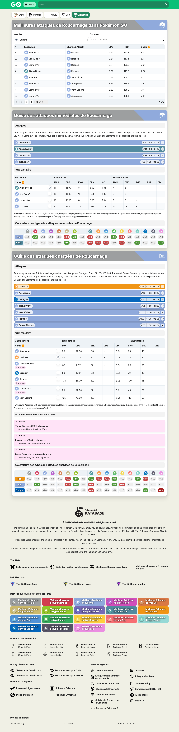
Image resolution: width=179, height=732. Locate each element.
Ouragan (23, 373)
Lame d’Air (34, 65)
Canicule (23, 357)
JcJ (68, 15)
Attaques (83, 15)
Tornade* (34, 52)
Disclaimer (68, 723)
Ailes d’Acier (35, 71)
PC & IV (53, 15)
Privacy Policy (17, 723)
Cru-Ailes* (34, 58)
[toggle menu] (166, 4)
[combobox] (100, 4)
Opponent (95, 34)
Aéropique (76, 83)
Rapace (75, 52)
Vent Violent (77, 77)
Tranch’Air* (25, 388)
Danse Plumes (26, 363)
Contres (37, 15)
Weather (18, 34)
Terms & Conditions (126, 723)
